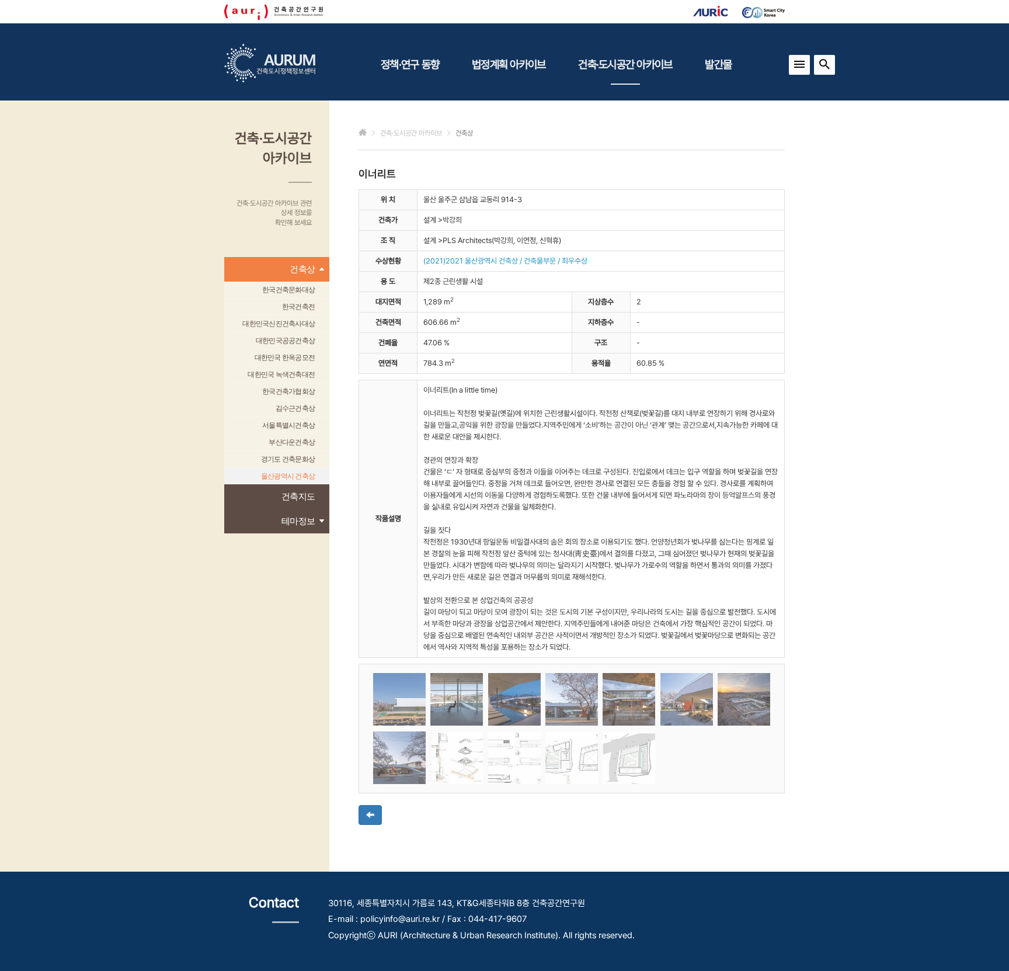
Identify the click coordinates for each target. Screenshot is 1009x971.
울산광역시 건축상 (288, 476)
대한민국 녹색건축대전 (281, 374)
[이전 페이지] (370, 815)
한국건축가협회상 (288, 391)
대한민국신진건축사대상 (278, 324)
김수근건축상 (295, 408)
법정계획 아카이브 (508, 64)
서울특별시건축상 (288, 425)
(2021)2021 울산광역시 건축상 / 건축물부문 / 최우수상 (505, 260)
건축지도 (298, 496)
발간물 (718, 64)
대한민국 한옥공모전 (285, 357)
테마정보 (298, 521)
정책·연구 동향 (410, 64)
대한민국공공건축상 (285, 341)
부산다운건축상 (292, 442)
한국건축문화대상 (288, 290)
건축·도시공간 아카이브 (625, 64)
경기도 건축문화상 (288, 459)
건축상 (302, 269)
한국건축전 (298, 307)
